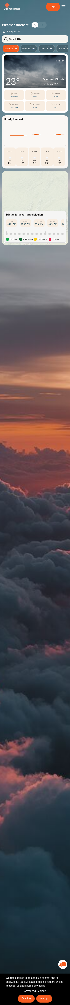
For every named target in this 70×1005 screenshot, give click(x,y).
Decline (26, 998)
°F (43, 25)
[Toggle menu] (63, 6)
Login (53, 7)
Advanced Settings (35, 991)
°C (35, 25)
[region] (35, 208)
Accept (44, 998)
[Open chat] (62, 964)
